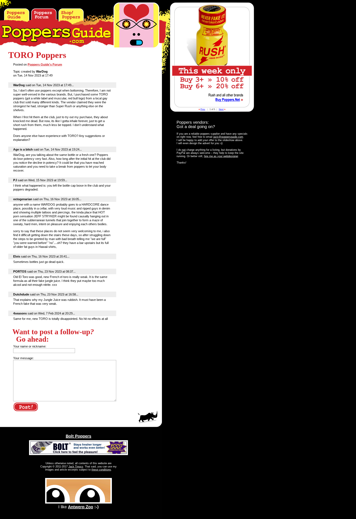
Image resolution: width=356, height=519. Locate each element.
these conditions (101, 469)
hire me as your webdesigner (221, 156)
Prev (202, 109)
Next (221, 109)
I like (78, 507)
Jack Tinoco (75, 466)
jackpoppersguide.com (228, 136)
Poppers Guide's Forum (45, 64)
